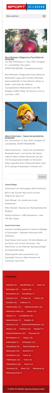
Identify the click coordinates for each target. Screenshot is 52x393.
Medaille (29, 320)
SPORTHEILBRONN (14, 68)
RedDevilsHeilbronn (15, 333)
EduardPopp (28, 294)
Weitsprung (38, 368)
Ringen (28, 338)
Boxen (41, 285)
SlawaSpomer (13, 346)
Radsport (39, 329)
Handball (11, 302)
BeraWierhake (27, 285)
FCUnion (26, 298)
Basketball (11, 285)
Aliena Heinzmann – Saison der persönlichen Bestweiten (24, 137)
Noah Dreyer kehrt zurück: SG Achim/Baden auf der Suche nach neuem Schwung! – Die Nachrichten (26, 243)
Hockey (31, 311)
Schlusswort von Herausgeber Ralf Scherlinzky (25, 188)
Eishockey (12, 298)
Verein (25, 368)
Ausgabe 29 (39, 140)
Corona (26, 289)
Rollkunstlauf (12, 342)
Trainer (28, 360)
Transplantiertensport (33, 68)
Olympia (11, 329)
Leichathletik (13, 65)
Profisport (25, 329)
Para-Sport (25, 65)
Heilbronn (25, 302)
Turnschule (11, 368)
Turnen (28, 364)
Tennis (27, 355)
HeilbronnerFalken (33, 307)
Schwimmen (28, 342)
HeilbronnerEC (13, 307)
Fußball (39, 298)
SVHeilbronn (13, 355)
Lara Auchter (14, 140)
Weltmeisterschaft (14, 373)
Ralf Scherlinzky (16, 62)
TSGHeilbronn (13, 364)
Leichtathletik (26, 316)
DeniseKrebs (12, 294)
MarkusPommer (13, 320)
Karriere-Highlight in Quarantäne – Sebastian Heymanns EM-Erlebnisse (26, 232)
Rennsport (34, 333)
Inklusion (11, 316)
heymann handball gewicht (16, 229)
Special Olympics (31, 346)
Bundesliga (12, 289)
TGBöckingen (13, 360)
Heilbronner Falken (14, 311)
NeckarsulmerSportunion (32, 324)
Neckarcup (12, 324)
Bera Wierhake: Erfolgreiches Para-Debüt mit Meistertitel (24, 58)
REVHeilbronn (13, 338)
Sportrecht (28, 351)
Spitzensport (12, 351)
